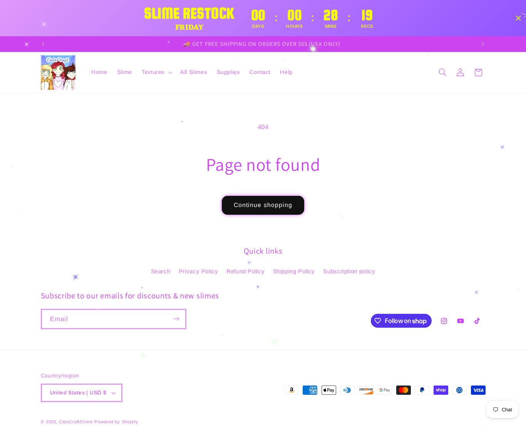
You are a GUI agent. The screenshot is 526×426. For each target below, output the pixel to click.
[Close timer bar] (518, 18)
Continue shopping (263, 205)
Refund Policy (245, 271)
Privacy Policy (198, 271)
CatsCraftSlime (75, 421)
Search (161, 271)
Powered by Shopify (116, 421)
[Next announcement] (482, 44)
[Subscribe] (176, 319)
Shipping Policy (294, 271)
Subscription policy (349, 271)
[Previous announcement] (43, 44)
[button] (156, 72)
